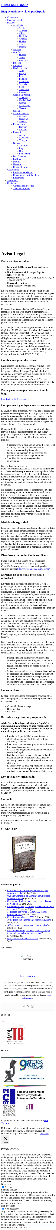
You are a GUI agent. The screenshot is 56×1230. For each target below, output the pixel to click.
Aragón (16, 52)
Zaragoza (23, 60)
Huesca (22, 54)
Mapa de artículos (15, 20)
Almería (23, 30)
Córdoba (23, 36)
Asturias (17, 49)
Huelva (22, 41)
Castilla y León (20, 68)
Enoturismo (18, 177)
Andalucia (18, 25)
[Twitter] (28, 1006)
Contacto (11, 183)
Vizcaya (23, 140)
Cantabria (17, 65)
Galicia (16, 143)
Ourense (23, 151)
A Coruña (23, 145)
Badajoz (23, 127)
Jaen (21, 44)
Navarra (17, 164)
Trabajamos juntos (21, 188)
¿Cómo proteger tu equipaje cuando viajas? (27, 925)
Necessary (9, 1187)
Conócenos (12, 17)
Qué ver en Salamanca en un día (22, 938)
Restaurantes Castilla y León (26, 175)
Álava (22, 135)
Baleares (17, 62)
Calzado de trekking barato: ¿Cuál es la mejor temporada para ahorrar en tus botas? (28, 931)
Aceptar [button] (35, 1133)
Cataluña (17, 111)
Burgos (22, 73)
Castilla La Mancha (22, 95)
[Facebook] (24, 1006)
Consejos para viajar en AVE (20, 917)
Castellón (23, 119)
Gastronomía (13, 169)
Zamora (22, 92)
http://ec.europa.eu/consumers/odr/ (33, 569)
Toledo (22, 108)
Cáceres (23, 129)
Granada (23, 38)
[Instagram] (32, 1006)
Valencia (23, 121)
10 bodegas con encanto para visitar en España (29, 920)
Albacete (23, 97)
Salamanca (24, 81)
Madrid (16, 161)
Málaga (22, 46)
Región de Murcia (21, 167)
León (21, 76)
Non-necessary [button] (8, 1205)
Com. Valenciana (21, 113)
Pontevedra (24, 153)
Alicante (23, 116)
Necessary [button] (6, 1184)
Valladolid (24, 89)
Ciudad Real (25, 100)
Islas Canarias (19, 156)
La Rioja (17, 159)
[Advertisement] (28, 220)
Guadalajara (24, 105)
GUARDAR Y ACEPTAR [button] (14, 1227)
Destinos (11, 22)
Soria (21, 87)
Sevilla (22, 28)
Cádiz (22, 33)
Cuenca (22, 103)
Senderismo (12, 180)
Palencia (23, 79)
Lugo (21, 148)
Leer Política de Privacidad (14, 399)
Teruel (22, 57)
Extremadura (19, 124)
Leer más (44, 1133)
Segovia (23, 84)
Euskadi (17, 132)
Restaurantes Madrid (23, 172)
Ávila (21, 71)
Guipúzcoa (24, 137)
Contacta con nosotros (23, 185)
